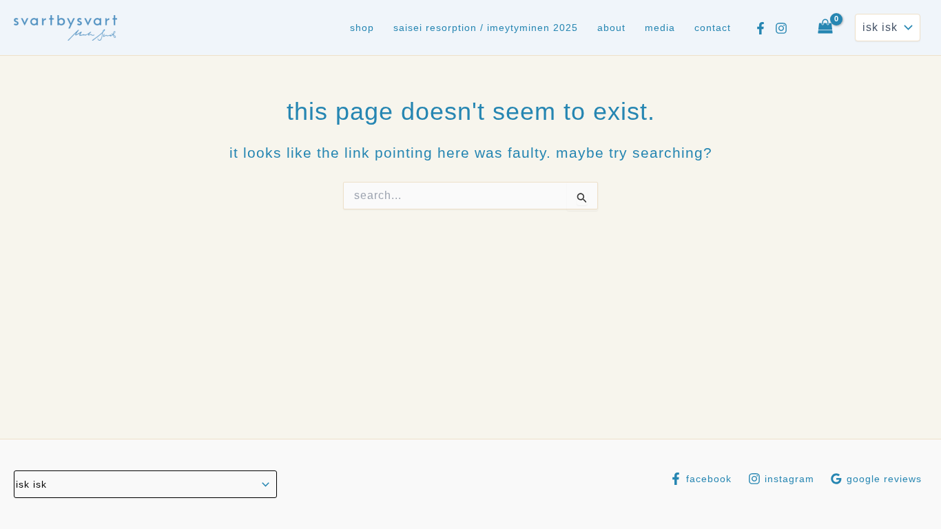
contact (712, 27)
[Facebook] (760, 28)
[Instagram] (781, 28)
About (611, 27)
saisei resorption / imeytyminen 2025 (485, 27)
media (660, 27)
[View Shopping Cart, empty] (825, 27)
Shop (362, 27)
